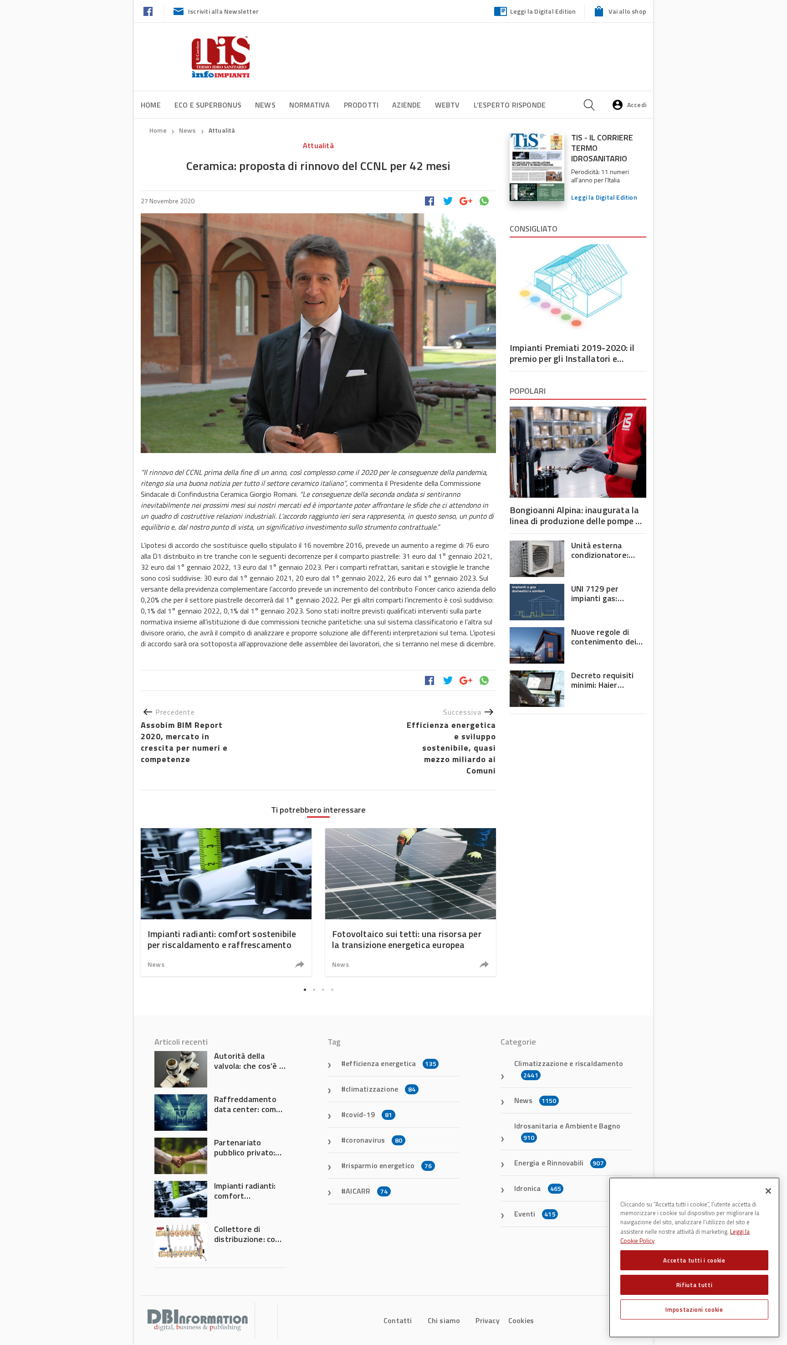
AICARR (367, 1190)
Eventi (535, 1213)
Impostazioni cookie (694, 1309)
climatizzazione (380, 1088)
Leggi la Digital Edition (543, 11)
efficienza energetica (391, 1063)
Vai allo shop (627, 11)
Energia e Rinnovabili (559, 1162)
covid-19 (369, 1114)
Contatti (397, 1320)
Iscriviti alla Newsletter (223, 11)
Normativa (309, 104)
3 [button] (322, 990)
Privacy (487, 1320)
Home (151, 104)
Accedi (636, 104)
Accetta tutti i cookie (694, 1260)
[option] (226, 902)
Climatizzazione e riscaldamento (568, 1069)
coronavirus (374, 1139)
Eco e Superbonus (207, 104)
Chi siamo (444, 1320)
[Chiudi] (768, 1191)
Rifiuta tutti (694, 1284)
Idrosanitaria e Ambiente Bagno (567, 1131)
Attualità (222, 130)
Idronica (537, 1188)
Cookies (521, 1320)
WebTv (447, 104)
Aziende (406, 104)
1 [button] (304, 990)
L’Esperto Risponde (510, 104)
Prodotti (361, 104)
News (265, 104)
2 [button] (313, 990)
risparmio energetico (389, 1165)
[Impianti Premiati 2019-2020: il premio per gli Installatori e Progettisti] (578, 289)
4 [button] (332, 990)
